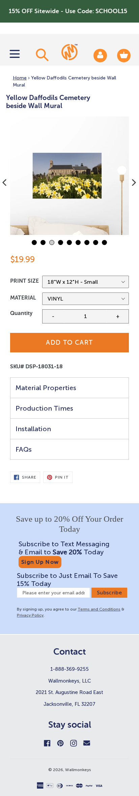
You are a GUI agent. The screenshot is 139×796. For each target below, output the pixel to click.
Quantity (21, 313)
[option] (69, 175)
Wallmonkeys (78, 769)
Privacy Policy (30, 615)
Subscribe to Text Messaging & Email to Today (64, 548)
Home (20, 78)
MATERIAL (23, 298)
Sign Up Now (40, 562)
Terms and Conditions (99, 609)
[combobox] (41, 54)
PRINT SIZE (24, 281)
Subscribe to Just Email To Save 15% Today (67, 580)
